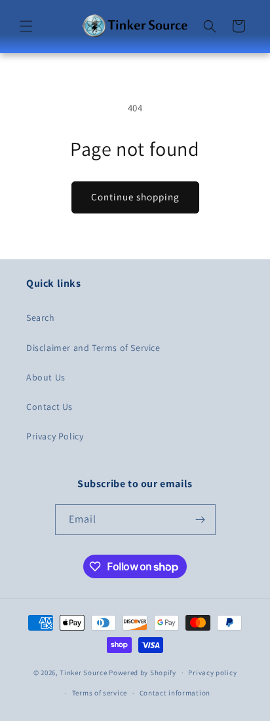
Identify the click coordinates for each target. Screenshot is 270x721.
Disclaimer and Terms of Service (93, 348)
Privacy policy (212, 672)
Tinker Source (83, 672)
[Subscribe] (200, 519)
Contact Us (49, 407)
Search (40, 318)
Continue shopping (135, 197)
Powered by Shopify (142, 672)
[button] (26, 26)
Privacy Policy (54, 436)
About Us (46, 377)
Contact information (175, 692)
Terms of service (99, 692)
